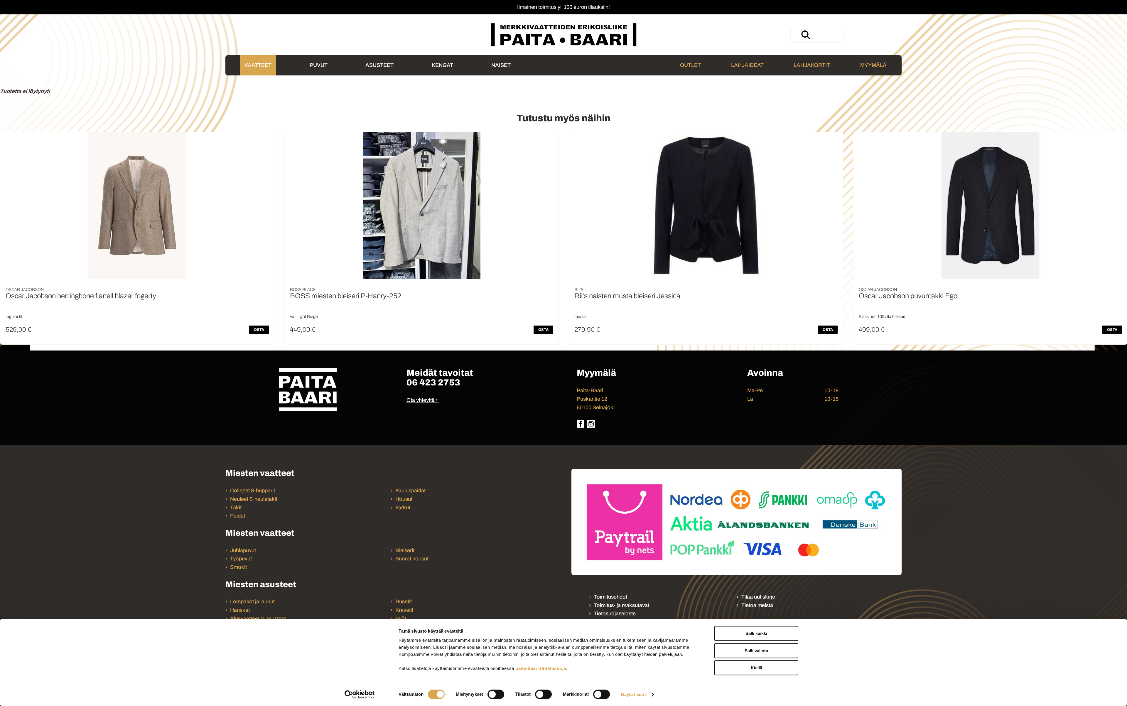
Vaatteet (257, 65)
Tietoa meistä (757, 605)
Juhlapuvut (243, 550)
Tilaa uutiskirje (758, 597)
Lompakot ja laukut (252, 601)
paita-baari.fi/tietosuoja (540, 668)
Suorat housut (411, 559)
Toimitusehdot (610, 597)
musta (580, 316)
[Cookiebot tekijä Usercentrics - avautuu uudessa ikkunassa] (359, 694)
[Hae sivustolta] (805, 34)
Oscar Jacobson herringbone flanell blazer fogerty (81, 296)
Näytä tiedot (633, 694)
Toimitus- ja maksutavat (621, 605)
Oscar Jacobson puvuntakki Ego (908, 296)
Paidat (237, 516)
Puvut (319, 65)
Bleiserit (404, 550)
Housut (403, 499)
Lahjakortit (812, 65)
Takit (236, 507)
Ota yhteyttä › (422, 400)
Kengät (442, 65)
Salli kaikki (756, 633)
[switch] (495, 694)
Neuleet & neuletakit (253, 499)
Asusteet (379, 65)
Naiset (501, 65)
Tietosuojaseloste (615, 613)
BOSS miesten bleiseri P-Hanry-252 (345, 296)
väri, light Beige (304, 316)
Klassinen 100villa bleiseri (882, 316)
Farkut (403, 507)
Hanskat (240, 610)
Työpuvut (241, 559)
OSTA (259, 330)
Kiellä (756, 667)
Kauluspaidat (410, 490)
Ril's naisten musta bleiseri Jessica (627, 296)
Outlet (690, 65)
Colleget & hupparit (252, 490)
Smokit (238, 567)
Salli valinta (756, 650)
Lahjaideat (747, 65)
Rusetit (403, 601)
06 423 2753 (433, 382)
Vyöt (400, 618)
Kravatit (404, 610)
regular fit (14, 316)
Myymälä (873, 65)
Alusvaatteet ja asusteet (258, 618)
